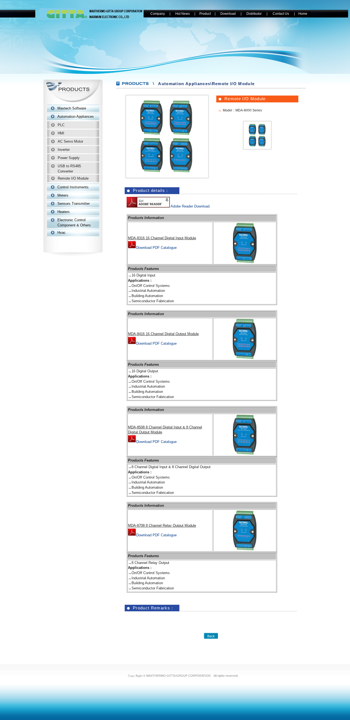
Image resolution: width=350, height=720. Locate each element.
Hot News (182, 14)
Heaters (63, 212)
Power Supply (69, 158)
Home (302, 14)
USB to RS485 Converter (69, 168)
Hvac (61, 233)
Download (228, 14)
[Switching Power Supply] (167, 174)
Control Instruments (73, 187)
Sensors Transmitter (73, 203)
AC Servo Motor (70, 141)
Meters (62, 195)
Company (157, 14)
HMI (61, 133)
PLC (61, 125)
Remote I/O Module (73, 178)
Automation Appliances (75, 116)
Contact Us (281, 14)
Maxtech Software (71, 108)
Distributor (254, 14)
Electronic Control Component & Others (74, 222)
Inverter (64, 150)
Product (205, 14)
